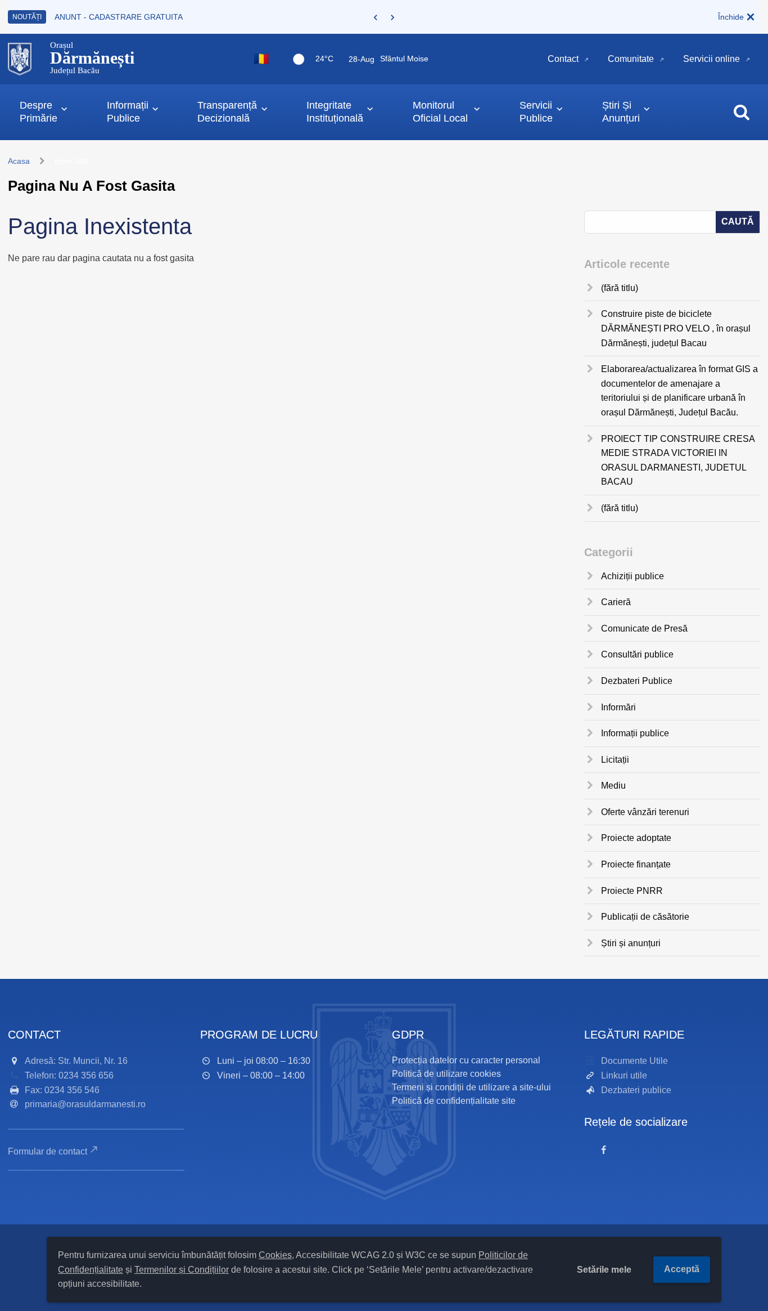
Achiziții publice (632, 576)
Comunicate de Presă (644, 628)
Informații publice (635, 733)
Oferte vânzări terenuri (645, 812)
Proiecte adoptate (636, 838)
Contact (563, 59)
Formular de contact (47, 1151)
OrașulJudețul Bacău (92, 58)
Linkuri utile (624, 1075)
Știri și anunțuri (631, 943)
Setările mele (604, 1269)
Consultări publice (637, 654)
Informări (618, 707)
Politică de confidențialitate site (454, 1101)
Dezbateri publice (636, 1090)
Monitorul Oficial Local (440, 112)
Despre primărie (38, 112)
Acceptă (681, 1269)
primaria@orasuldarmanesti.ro (85, 1104)
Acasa (19, 160)
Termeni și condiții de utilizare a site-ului (471, 1087)
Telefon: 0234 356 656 (69, 1075)
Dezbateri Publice (636, 681)
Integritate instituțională (334, 112)
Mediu (613, 785)
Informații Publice (127, 112)
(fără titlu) (619, 288)
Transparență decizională (227, 112)
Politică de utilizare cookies (446, 1074)
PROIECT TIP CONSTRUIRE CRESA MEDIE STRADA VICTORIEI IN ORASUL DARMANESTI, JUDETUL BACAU (678, 460)
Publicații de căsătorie (645, 916)
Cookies (275, 1255)
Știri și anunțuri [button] (621, 112)
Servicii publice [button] (536, 112)
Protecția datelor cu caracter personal (466, 1060)
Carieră (616, 602)
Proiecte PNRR (632, 891)
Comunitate (631, 59)
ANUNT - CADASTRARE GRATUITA (119, 16)
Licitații (615, 759)
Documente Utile (634, 1061)
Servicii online (711, 59)
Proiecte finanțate (636, 864)
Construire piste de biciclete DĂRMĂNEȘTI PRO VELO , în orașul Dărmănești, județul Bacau (676, 328)
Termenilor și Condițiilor (181, 1269)
